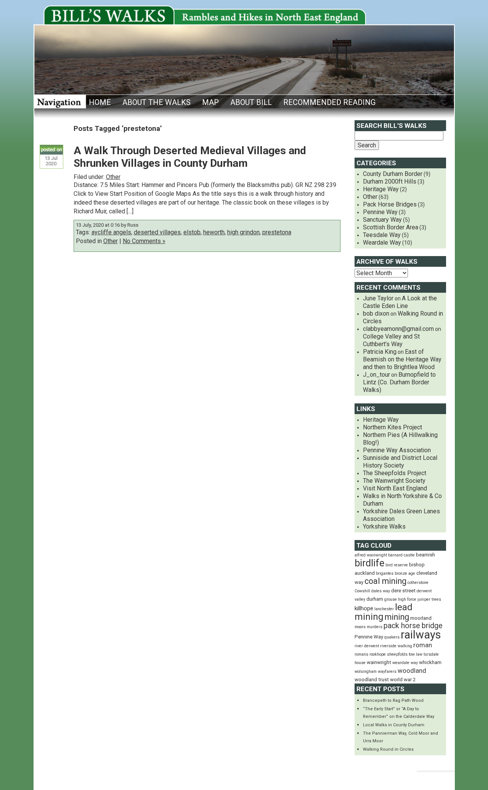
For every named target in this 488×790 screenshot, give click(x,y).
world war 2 (403, 679)
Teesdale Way (382, 235)
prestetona (276, 232)
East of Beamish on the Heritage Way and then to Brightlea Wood (402, 359)
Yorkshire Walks (384, 526)
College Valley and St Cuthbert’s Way (391, 340)
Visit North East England (395, 488)
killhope (364, 608)
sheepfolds (397, 654)
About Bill (251, 102)
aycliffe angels (111, 232)
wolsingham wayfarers (375, 671)
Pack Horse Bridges (390, 204)
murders (374, 626)
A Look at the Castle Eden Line (400, 302)
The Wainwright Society (394, 480)
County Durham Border (392, 173)
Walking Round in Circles (388, 749)
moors (360, 626)
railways (421, 634)
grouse (390, 599)
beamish (425, 555)
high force (407, 599)
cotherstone (418, 582)
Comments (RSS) (385, 778)
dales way (380, 590)
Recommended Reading (329, 102)
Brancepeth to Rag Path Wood (393, 700)
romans (361, 654)
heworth (214, 232)
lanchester (384, 608)
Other (113, 177)
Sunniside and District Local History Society (400, 461)
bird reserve (396, 565)
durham (374, 599)
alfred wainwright (371, 555)
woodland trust (372, 679)
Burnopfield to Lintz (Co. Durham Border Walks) (399, 382)
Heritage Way (381, 189)
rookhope (377, 654)
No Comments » (144, 241)
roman (422, 645)
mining (397, 617)
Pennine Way (380, 212)
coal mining (385, 581)
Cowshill (362, 590)
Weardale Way (382, 242)
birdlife (369, 563)
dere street (403, 590)
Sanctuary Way (382, 219)
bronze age (405, 573)
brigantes (384, 573)
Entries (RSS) (329, 778)
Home (100, 102)
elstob (192, 232)
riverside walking (396, 645)
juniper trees (429, 599)
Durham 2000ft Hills (389, 181)
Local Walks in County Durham (393, 724)
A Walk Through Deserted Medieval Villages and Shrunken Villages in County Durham (190, 156)
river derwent (367, 645)
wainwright (379, 662)
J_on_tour (376, 374)
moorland (421, 618)
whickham (430, 662)
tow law (415, 654)
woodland (412, 670)
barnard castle (401, 555)
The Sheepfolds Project (394, 473)
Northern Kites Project (392, 427)
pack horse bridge (413, 625)
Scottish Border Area (390, 227)
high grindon (243, 232)
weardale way (405, 662)
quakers (392, 637)
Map (210, 102)
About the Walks (156, 102)
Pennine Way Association (397, 450)
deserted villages (157, 232)
